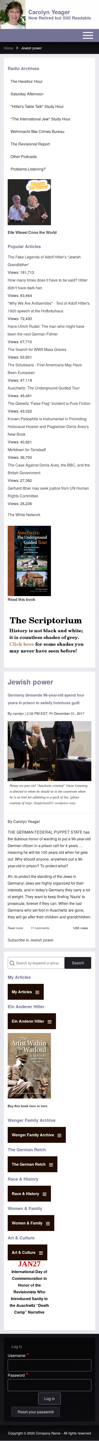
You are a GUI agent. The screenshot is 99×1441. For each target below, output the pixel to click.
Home (8, 48)
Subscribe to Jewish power (31, 940)
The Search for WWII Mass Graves (37, 349)
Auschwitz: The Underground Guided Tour (44, 388)
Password (16, 1375)
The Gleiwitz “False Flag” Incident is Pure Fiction (49, 403)
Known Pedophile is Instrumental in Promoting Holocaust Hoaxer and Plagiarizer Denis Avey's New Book (48, 426)
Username (16, 1355)
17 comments (40, 928)
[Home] (12, 14)
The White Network (24, 514)
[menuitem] (49, 81)
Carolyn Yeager (49, 11)
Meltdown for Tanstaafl (27, 449)
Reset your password (36, 1412)
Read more (15, 928)
